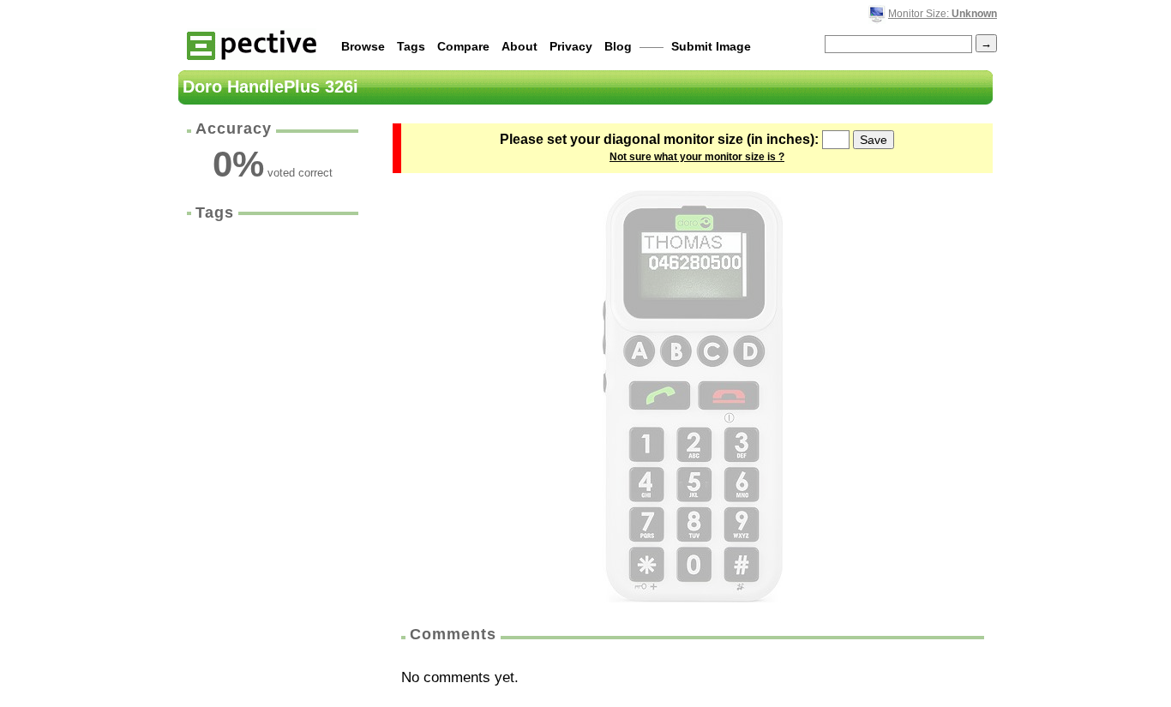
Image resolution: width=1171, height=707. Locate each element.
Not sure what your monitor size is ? (697, 157)
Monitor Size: (942, 14)
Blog (618, 46)
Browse (363, 46)
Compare (463, 46)
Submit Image (711, 46)
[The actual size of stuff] (252, 44)
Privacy (570, 46)
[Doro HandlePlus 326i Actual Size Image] (693, 396)
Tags (411, 46)
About (519, 46)
